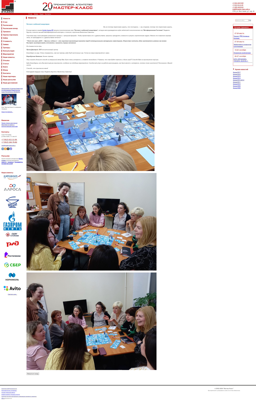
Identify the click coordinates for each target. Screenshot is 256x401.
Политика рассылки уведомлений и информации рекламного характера (19, 396)
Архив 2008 (236, 88)
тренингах (11, 162)
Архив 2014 (236, 78)
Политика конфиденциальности (9, 388)
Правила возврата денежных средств (11, 394)
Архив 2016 (236, 74)
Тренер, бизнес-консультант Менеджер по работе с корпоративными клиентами (10, 124)
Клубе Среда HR (47, 30)
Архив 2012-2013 (238, 80)
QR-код (3, 398)
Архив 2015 (236, 76)
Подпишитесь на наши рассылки (12, 163)
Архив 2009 (236, 86)
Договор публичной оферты (8, 392)
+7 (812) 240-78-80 (237, 3)
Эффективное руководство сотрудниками (242, 45)
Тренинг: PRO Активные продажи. (241, 37)
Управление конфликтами (242, 53)
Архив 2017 (236, 72)
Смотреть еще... (12, 294)
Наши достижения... (7, 112)
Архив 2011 (236, 82)
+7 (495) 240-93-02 (237, 7)
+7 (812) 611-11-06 (237, 5)
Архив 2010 (236, 84)
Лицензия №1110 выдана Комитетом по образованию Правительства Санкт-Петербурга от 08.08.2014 (12, 90)
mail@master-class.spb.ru (241, 9)
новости (4, 162)
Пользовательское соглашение (9, 390)
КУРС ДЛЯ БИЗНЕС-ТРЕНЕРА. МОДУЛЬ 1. (241, 60)
